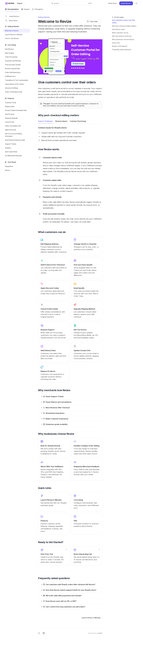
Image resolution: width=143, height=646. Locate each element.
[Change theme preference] (136, 3)
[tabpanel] (70, 134)
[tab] (45, 121)
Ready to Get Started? (119, 46)
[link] (53, 245)
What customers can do (120, 33)
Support (27, 9)
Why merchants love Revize (121, 36)
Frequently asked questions (121, 49)
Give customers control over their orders (123, 21)
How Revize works (118, 29)
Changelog (39, 9)
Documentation (13, 9)
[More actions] (100, 21)
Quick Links (116, 43)
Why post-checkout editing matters (124, 26)
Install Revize (14, 16)
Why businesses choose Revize (123, 39)
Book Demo (13, 20)
